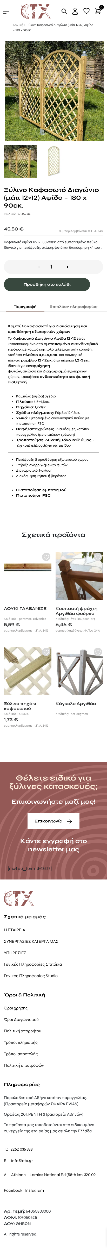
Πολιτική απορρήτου (22, 1030)
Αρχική (18, 25)
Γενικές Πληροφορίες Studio (31, 975)
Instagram (34, 1190)
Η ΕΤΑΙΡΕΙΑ (14, 929)
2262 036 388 (22, 1149)
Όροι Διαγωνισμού (21, 1019)
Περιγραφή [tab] (25, 306)
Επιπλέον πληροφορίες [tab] (74, 306)
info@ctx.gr (22, 1160)
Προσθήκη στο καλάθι (47, 284)
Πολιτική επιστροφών (24, 1065)
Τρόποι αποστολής (21, 1053)
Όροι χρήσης (16, 1008)
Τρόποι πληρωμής (21, 1042)
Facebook (13, 1190)
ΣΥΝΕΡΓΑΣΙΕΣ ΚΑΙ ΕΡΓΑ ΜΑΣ (31, 941)
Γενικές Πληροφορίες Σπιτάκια (33, 964)
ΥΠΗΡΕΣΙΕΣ (15, 952)
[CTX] (36, 11)
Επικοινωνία (49, 821)
